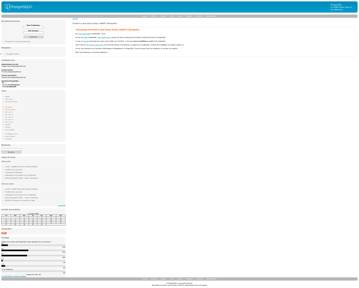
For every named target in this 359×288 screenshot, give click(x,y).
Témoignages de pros (11, 134)
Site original (8, 107)
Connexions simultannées (14, 172)
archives (154, 16)
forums (179, 16)
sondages (189, 16)
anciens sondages (20, 276)
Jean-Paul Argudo (84, 34)
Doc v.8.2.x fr (9, 114)
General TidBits (9, 130)
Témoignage (81, 29)
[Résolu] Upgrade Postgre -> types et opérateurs (21, 178)
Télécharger (8, 139)
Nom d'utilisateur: (33, 25)
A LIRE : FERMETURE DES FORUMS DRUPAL (21, 167)
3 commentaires (6, 276)
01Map (85, 37)
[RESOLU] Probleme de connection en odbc (20, 200)
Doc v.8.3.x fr (9, 112)
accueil (145, 16)
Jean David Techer (103, 37)
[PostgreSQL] (17, 12)
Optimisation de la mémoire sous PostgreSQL (20, 175)
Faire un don (8, 99)
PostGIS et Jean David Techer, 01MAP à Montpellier (114, 29)
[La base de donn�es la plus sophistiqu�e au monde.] (343, 12)
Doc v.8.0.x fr (9, 119)
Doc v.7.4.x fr (9, 122)
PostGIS (7, 124)
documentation (211, 16)
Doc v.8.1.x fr (9, 117)
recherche (199, 16)
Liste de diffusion (10, 136)
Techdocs (8, 127)
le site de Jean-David (96, 45)
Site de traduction (10, 109)
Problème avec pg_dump (13, 169)
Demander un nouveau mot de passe (17, 41)
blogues (163, 16)
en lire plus (61, 205)
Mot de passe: (33, 31)
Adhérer (7, 96)
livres (172, 16)
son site (86, 41)
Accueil (75, 18)
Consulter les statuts (11, 101)
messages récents (12, 54)
